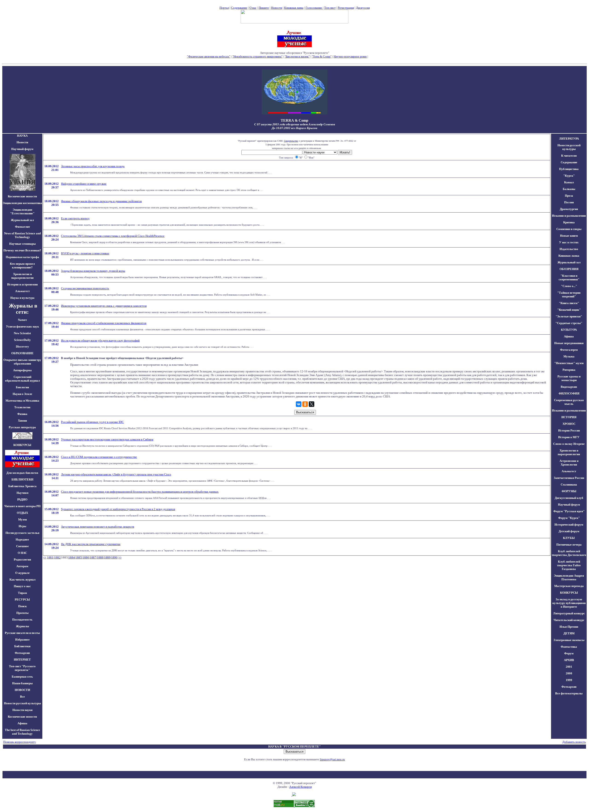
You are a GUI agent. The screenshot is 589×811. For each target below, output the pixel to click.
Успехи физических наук (22, 326)
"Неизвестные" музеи (568, 363)
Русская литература (22, 427)
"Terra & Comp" (322, 56)
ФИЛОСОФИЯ (569, 393)
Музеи (22, 519)
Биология (22, 387)
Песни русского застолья (22, 533)
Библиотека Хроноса (22, 486)
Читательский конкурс (569, 620)
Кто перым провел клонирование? (22, 265)
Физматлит (22, 226)
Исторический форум (568, 524)
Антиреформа (22, 370)
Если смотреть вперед (75, 218)
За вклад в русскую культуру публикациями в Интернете (569, 603)
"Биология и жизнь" (297, 56)
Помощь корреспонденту (19, 742)
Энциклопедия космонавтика (22, 203)
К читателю (569, 155)
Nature (22, 320)
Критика (569, 222)
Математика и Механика (22, 400)
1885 (78, 557)
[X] (311, 404)
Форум (569, 653)
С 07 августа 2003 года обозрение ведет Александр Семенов (294, 124)
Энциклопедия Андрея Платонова (569, 577)
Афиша (22, 723)
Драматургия (569, 209)
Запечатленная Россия (569, 478)
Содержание (239, 7)
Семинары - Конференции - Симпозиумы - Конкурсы (294, 60)
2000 (569, 673)
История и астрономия (22, 284)
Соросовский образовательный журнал (22, 378)
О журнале (22, 573)
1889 (107, 557)
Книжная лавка (293, 7)
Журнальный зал (22, 220)
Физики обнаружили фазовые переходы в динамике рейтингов (101, 201)
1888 (100, 557)
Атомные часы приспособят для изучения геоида (92, 166)
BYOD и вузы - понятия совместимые (85, 253)
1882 (57, 557)
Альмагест (22, 291)
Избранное (22, 639)
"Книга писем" (569, 303)
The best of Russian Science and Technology (22, 731)
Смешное (22, 546)
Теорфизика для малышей (385, 56)
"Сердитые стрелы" (568, 323)
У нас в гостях (569, 242)
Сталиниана (569, 484)
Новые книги (569, 235)
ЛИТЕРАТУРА (569, 138)
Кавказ (569, 182)
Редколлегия (22, 559)
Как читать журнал (22, 579)
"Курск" (569, 175)
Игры (22, 526)
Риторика (569, 369)
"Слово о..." (569, 286)
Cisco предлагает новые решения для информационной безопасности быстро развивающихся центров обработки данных (140, 491)
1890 (114, 557)
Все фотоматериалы (569, 693)
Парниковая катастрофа (22, 257)
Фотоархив (22, 653)
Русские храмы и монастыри (568, 378)
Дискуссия (363, 7)
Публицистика (569, 169)
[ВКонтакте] (298, 404)
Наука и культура (22, 297)
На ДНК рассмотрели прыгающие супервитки (90, 544)
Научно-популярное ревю (350, 56)
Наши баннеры (22, 683)
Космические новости (22, 196)
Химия (22, 420)
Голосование (314, 7)
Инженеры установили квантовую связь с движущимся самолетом (104, 306)
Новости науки (22, 710)
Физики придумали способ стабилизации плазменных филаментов (103, 323)
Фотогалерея (569, 349)
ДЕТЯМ (569, 633)
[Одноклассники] (305, 404)
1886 (86, 557)
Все (22, 696)
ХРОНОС (569, 424)
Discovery (22, 346)
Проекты (22, 613)
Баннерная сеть (22, 676)
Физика (22, 414)
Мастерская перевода (569, 586)
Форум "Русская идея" (569, 511)
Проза (569, 195)
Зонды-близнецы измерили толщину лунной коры (93, 271)
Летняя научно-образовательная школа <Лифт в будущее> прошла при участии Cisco (116, 474)
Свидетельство (291, 141)
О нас (253, 7)
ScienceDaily (22, 340)
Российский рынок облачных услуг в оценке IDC (92, 422)
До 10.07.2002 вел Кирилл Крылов (294, 128)
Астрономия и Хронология (569, 462)
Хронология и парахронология (22, 275)
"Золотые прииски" (569, 316)
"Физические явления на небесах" (208, 56)
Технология (22, 407)
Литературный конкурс (569, 613)
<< (44, 557)
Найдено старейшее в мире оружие (84, 183)
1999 (569, 680)
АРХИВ (569, 660)
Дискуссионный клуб (569, 498)
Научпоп (22, 493)
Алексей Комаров (300, 786)
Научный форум (22, 149)
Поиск (22, 606)
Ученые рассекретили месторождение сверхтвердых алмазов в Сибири (107, 439)
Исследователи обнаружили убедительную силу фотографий (100, 340)
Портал (224, 7)
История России (569, 430)
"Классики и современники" (569, 277)
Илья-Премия (569, 626)
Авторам (22, 566)
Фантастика (569, 646)
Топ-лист (330, 7)
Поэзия (569, 202)
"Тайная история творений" (568, 294)
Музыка (569, 356)
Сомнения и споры (568, 229)
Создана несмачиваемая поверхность (85, 288)
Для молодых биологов (22, 473)
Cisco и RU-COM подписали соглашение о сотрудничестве (99, 457)
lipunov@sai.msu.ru (332, 759)
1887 (93, 557)
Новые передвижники (568, 343)
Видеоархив (569, 386)
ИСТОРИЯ (568, 417)
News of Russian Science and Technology (22, 235)
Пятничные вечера (569, 544)
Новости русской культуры (22, 703)
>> (119, 557)
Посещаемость (22, 619)
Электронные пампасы (568, 640)
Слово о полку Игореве (569, 444)
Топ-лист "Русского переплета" (22, 668)
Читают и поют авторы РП (22, 506)
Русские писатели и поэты (22, 633)
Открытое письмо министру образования (22, 361)
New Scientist (22, 333)
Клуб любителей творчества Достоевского (569, 553)
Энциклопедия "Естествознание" (22, 211)
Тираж (22, 593)
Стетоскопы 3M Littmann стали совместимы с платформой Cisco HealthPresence (113, 236)
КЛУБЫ (569, 538)
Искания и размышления (569, 215)
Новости (276, 7)
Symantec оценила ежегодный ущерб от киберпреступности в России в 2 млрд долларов (118, 509)
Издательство (569, 249)
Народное (22, 539)
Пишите (264, 7)
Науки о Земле (22, 394)
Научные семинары (22, 243)
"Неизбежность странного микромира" (257, 56)
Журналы (22, 626)
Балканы (569, 189)
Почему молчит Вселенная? (22, 250)
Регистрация (346, 7)
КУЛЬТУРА (569, 329)
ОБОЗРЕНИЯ (569, 269)
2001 (569, 666)
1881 (50, 557)
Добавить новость (574, 742)
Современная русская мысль (569, 402)
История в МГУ (569, 437)
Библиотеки (22, 646)
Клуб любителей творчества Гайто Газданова (569, 565)
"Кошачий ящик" (569, 309)
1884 (71, 557)
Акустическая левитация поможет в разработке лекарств (97, 526)
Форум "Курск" (569, 518)
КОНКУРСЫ (569, 592)
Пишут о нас (22, 586)
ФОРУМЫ (569, 491)
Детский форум (569, 531)
